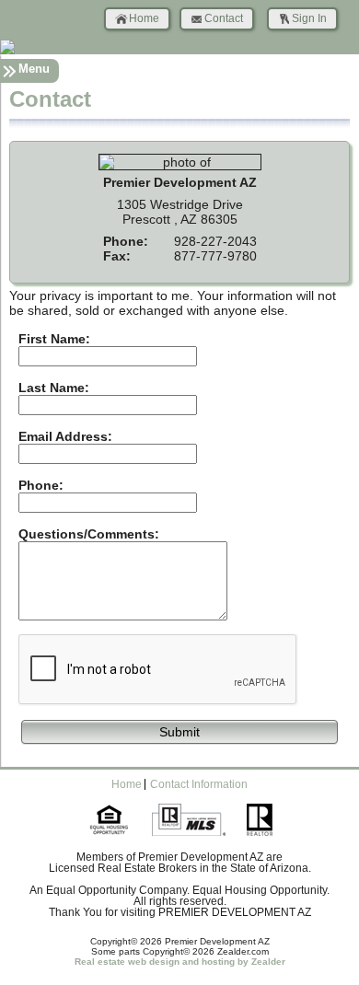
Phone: (41, 485)
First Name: (54, 338)
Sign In (309, 18)
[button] (179, 730)
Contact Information (199, 784)
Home (144, 18)
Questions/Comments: (88, 534)
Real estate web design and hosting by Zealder (180, 961)
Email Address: (65, 436)
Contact (223, 18)
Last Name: (53, 387)
